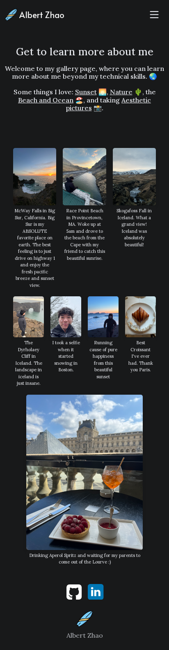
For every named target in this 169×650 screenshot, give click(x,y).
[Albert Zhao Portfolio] (84, 618)
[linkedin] (95, 591)
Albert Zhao (40, 14)
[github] (74, 591)
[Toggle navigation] (154, 14)
